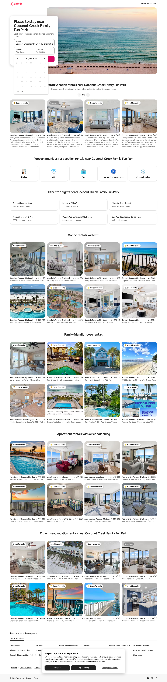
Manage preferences (110, 668)
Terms (36, 678)
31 (22, 91)
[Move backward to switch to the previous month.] (18, 58)
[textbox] (24, 52)
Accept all (57, 668)
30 (18, 91)
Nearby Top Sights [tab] (17, 638)
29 (44, 87)
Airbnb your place (148, 3)
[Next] (88, 95)
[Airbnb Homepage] (16, 3)
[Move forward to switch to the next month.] (44, 58)
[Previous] (79, 95)
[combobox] (34, 43)
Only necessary (83, 668)
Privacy (29, 678)
